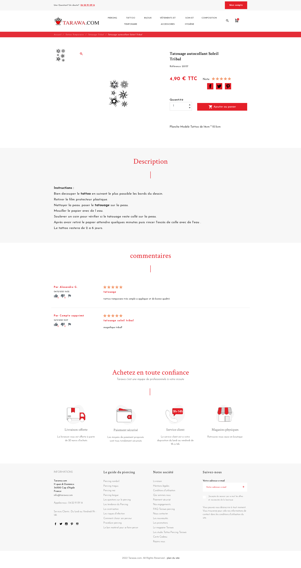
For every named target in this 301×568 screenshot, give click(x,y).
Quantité (177, 99)
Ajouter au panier (222, 107)
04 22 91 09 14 (87, 5)
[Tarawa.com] (76, 21)
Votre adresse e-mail (214, 480)
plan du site (173, 558)
